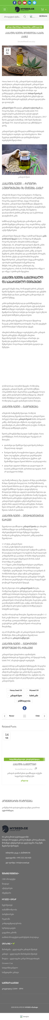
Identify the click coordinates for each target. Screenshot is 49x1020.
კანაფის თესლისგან (31, 108)
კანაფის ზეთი (8, 108)
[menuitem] (24, 1016)
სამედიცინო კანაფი (10, 972)
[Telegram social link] (34, 3)
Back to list (24, 716)
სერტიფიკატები (9, 928)
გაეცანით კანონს (9, 932)
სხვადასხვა (26, 27)
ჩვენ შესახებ (7, 905)
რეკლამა (6, 919)
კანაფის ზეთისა (29, 526)
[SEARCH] (24, 17)
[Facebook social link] (15, 3)
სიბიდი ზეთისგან (35, 93)
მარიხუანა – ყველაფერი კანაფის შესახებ (20, 949)
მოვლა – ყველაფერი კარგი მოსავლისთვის (20, 958)
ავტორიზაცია (7, 810)
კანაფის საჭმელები (21, 638)
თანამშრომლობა (9, 909)
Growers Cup (7, 963)
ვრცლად (24, 780)
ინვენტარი (6, 893)
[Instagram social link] (20, 3)
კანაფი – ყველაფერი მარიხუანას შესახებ (19, 954)
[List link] (24, 852)
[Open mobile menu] (5, 9)
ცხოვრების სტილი (32, 759)
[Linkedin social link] (29, 3)
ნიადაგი (5, 884)
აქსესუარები (7, 888)
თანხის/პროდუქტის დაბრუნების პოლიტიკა (20, 937)
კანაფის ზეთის (25, 419)
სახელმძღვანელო (10, 968)
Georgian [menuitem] (26, 1016)
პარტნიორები (8, 914)
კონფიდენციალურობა (11, 923)
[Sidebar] (3, 309)
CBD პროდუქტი (8, 879)
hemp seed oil (16, 690)
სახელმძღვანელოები (17, 759)
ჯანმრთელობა (36, 27)
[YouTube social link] (25, 3)
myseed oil (34, 690)
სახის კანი (33, 695)
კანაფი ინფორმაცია (14, 27)
